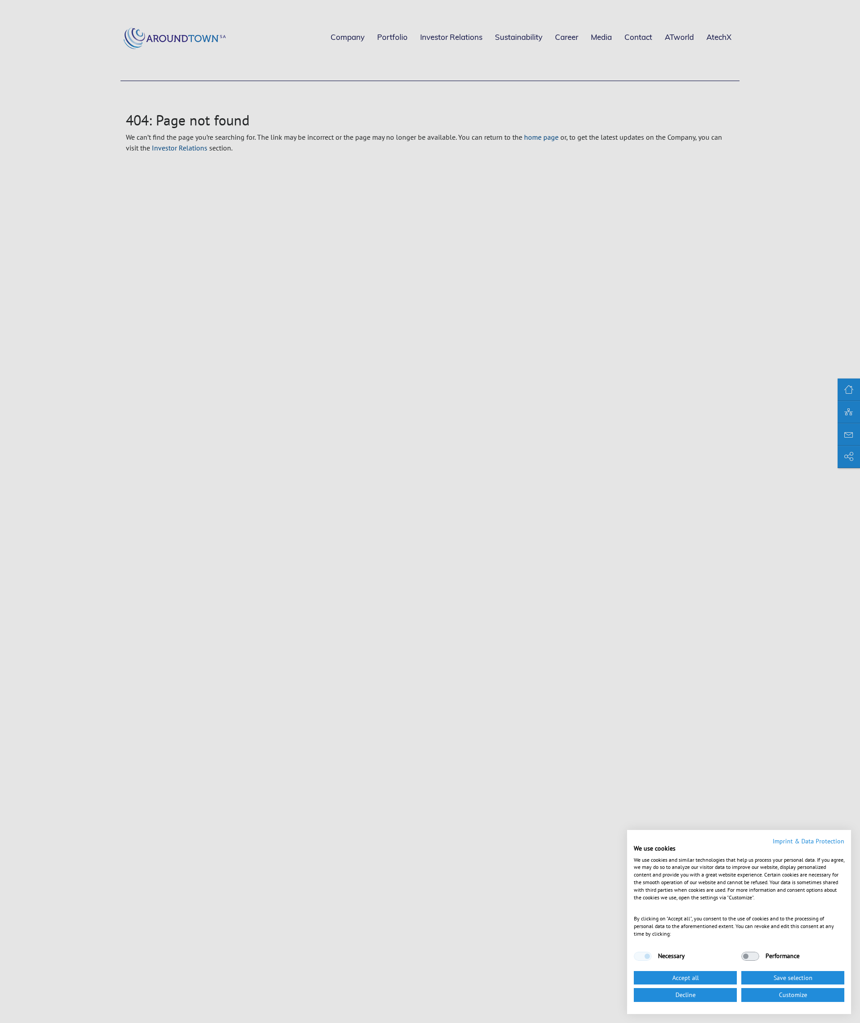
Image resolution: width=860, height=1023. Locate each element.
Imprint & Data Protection (808, 841)
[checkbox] (643, 956)
